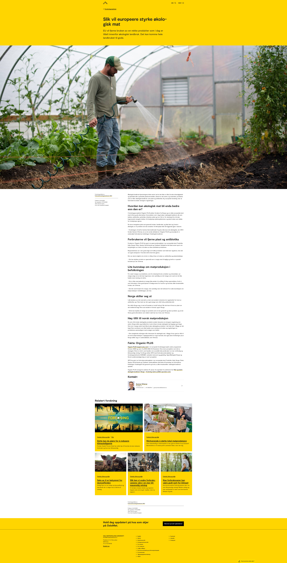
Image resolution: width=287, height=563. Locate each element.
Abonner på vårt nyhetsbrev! (173, 523)
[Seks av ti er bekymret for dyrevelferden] (110, 462)
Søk (172, 3)
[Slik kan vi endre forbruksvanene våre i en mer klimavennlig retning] (143, 462)
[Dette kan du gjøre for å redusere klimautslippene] (119, 418)
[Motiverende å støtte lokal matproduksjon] (168, 418)
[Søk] (175, 3)
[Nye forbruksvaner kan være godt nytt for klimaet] (176, 462)
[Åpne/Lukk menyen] (183, 3)
